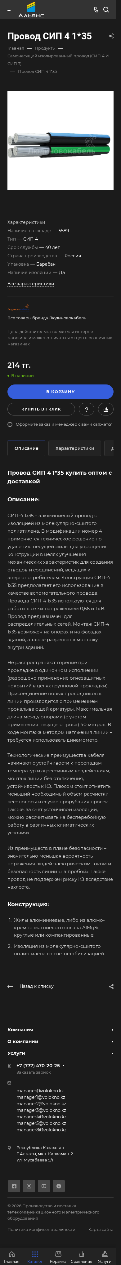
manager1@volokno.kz (40, 1097)
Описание (26, 448)
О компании (22, 1041)
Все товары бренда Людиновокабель (46, 317)
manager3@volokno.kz (41, 1110)
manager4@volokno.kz (41, 1117)
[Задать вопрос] (86, 409)
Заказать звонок (33, 1072)
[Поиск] (106, 10)
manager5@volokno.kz (41, 1123)
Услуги (16, 1053)
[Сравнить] (106, 409)
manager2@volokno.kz (41, 1104)
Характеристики (75, 448)
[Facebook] (14, 1186)
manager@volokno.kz (40, 1091)
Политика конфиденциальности (41, 1229)
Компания (20, 1029)
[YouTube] (44, 1186)
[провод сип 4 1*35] (60, 140)
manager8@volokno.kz (41, 1130)
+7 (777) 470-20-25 (38, 1065)
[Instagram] (29, 1186)
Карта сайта (101, 1229)
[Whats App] (59, 1186)
